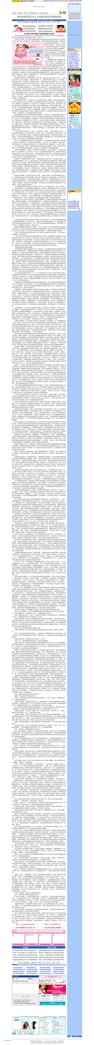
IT (55, 1)
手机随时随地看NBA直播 (46, 33)
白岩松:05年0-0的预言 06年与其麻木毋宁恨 (24, 952)
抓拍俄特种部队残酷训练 (75, 18)
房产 (60, 1)
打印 (53, 22)
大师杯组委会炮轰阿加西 (28, 28)
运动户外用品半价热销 (73, 203)
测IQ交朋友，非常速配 (59, 998)
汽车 (57, 1)
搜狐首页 (14, 13)
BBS (80, 1)
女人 (63, 1)
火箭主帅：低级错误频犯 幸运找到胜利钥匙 (51, 955)
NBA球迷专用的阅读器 (31, 33)
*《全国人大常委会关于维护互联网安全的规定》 (24, 1003)
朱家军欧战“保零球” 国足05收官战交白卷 (24, 950)
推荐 (40, 22)
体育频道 (20, 13)
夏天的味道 (43, 1000)
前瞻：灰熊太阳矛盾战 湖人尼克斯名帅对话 (51, 959)
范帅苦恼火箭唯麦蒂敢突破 (29, 26)
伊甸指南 (55, 1004)
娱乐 (50, 1)
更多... (79, 209)
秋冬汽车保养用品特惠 (73, 204)
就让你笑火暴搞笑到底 (59, 1000)
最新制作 (43, 998)
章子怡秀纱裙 (49, 26)
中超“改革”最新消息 (43, 13)
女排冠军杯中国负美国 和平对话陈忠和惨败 (24, 957)
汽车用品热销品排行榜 (73, 201)
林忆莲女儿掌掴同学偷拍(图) (45, 31)
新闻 (45, 1)
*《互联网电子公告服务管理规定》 (21, 1002)
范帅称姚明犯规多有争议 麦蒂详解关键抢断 (51, 957)
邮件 (75, 1)
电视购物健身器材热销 (73, 206)
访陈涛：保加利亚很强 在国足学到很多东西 (24, 955)
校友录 (71, 1)
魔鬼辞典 (61, 1004)
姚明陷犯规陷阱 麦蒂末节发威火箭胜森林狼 (51, 950)
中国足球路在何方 (33, 13)
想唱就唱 (48, 998)
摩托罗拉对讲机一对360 (74, 208)
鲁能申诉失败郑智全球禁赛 (29, 31)
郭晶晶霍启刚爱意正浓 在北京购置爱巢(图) (24, 959)
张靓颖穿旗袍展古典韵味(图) (45, 28)
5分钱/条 (59, 982)
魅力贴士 (50, 1004)
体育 (48, 1)
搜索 (78, 1)
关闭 (58, 22)
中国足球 (25, 13)
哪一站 (48, 1000)
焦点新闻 (44, 1004)
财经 (53, 1)
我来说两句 (26, 22)
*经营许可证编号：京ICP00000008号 (22, 1000)
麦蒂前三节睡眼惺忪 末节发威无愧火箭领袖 (51, 952)
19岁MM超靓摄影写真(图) (74, 15)
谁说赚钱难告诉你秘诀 (59, 997)
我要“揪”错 (33, 22)
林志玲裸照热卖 (42, 26)
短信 (66, 1)
